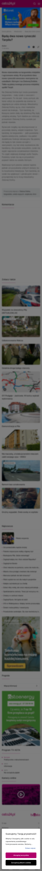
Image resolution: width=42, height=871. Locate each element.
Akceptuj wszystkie (21, 855)
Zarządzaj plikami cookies (21, 863)
